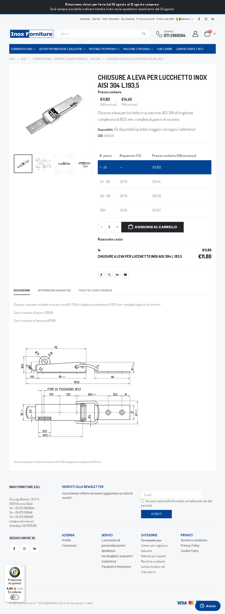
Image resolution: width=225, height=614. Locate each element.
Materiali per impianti (103, 49)
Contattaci (69, 545)
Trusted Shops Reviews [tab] (95, 290)
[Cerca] (144, 33)
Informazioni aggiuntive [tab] (54, 290)
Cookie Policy (190, 551)
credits (89, 603)
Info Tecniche (111, 18)
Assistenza (127, 18)
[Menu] (22, 567)
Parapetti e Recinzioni (116, 566)
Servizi (96, 18)
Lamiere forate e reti (189, 49)
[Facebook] (199, 19)
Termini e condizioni (194, 540)
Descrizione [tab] (22, 290)
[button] (14, 113)
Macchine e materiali (136, 49)
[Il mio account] (195, 34)
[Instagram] (206, 19)
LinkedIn (117, 274)
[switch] (14, 597)
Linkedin (34, 548)
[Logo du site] (31, 33)
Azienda (85, 18)
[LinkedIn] (213, 19)
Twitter (109, 274)
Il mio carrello (165, 18)
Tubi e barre (164, 49)
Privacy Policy (190, 545)
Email (125, 274)
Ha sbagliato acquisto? (117, 556)
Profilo (66, 540)
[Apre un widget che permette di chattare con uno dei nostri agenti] (208, 606)
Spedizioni (108, 551)
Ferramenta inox (22, 49)
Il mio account (145, 18)
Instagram (24, 548)
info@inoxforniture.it (21, 521)
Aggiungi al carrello (156, 227)
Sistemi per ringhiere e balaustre (60, 49)
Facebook (101, 274)
